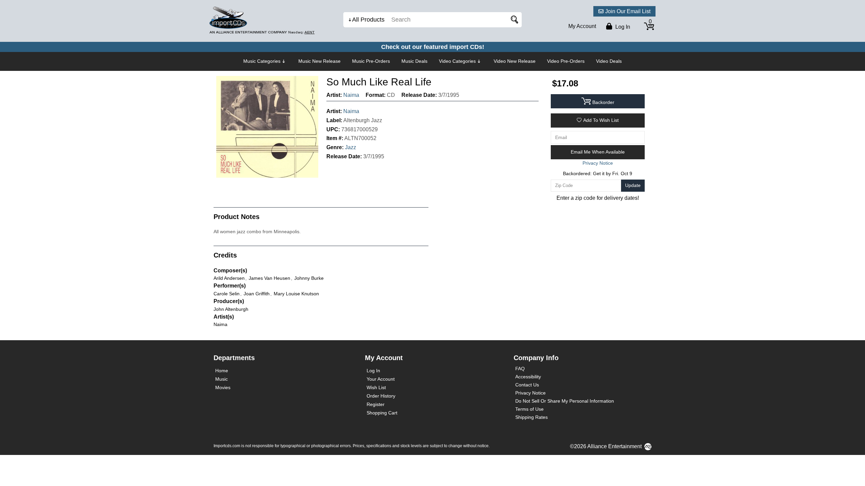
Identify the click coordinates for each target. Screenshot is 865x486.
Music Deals (414, 61)
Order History (381, 396)
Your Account (381, 379)
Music (221, 379)
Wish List (376, 387)
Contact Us (527, 384)
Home (221, 370)
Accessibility (528, 376)
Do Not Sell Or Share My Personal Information (564, 401)
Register (376, 404)
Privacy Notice (530, 393)
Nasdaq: (301, 32)
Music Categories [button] (261, 61)
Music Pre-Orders (371, 61)
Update (633, 185)
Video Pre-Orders (566, 61)
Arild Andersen (229, 278)
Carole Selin (227, 293)
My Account (582, 26)
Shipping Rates (531, 417)
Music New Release (319, 61)
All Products (368, 19)
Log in (622, 27)
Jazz (350, 147)
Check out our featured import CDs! (432, 47)
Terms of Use (529, 409)
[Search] (513, 19)
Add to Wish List (601, 120)
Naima (351, 95)
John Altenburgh (231, 309)
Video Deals (609, 61)
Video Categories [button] (457, 61)
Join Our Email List (627, 11)
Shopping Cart (382, 412)
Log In (373, 370)
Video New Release (515, 61)
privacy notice (598, 163)
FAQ (520, 368)
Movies (222, 387)
